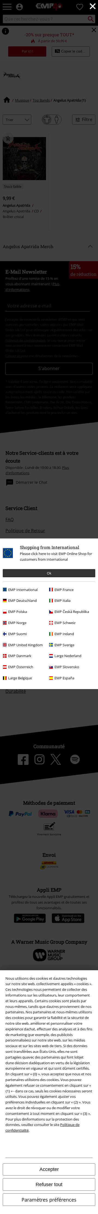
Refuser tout (49, 1184)
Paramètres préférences (49, 1199)
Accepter (49, 1169)
